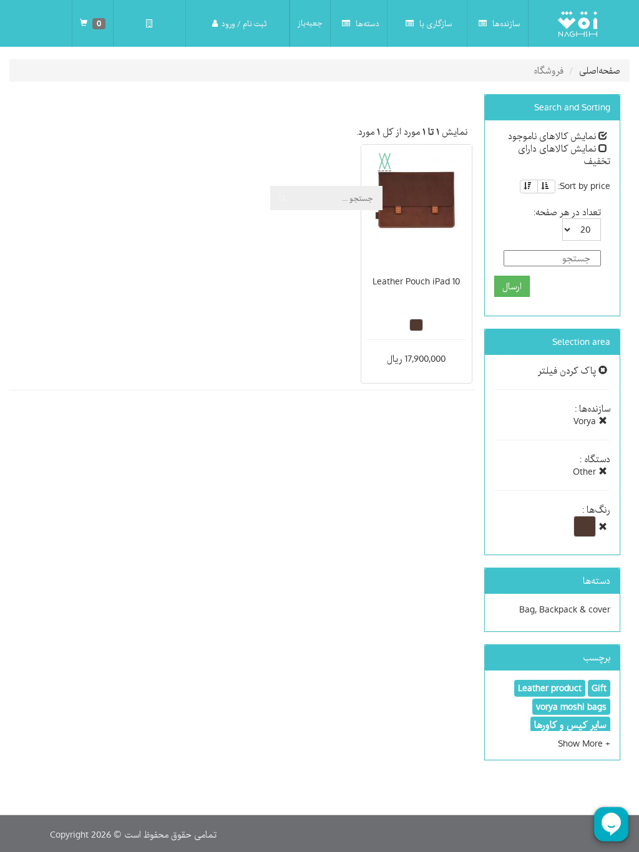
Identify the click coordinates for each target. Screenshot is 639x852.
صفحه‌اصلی (599, 70)
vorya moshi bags (571, 706)
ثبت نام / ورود (244, 24)
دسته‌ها (366, 24)
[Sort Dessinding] (529, 186)
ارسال (512, 286)
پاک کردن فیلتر (568, 370)
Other (585, 471)
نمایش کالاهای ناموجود (553, 136)
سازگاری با (434, 24)
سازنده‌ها (505, 24)
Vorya (585, 421)
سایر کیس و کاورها (570, 725)
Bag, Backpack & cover (564, 609)
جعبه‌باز (310, 23)
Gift (599, 688)
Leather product (550, 688)
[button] (584, 743)
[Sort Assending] (546, 186)
